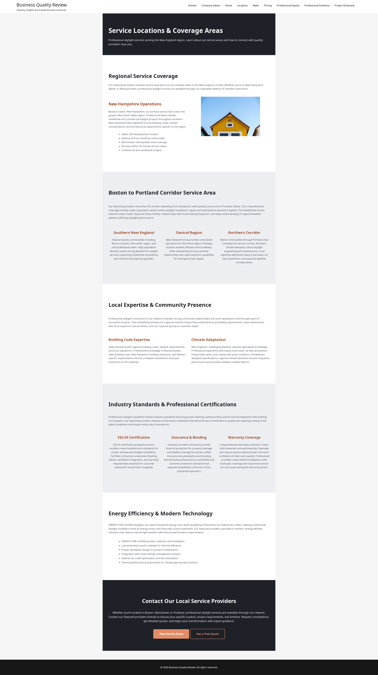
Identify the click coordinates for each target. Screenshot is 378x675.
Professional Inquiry (288, 5)
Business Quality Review (42, 5)
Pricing (268, 5)
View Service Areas (171, 634)
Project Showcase (344, 5)
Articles (192, 5)
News (256, 5)
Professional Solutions (317, 5)
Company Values (211, 5)
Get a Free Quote (208, 634)
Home (228, 5)
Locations (242, 5)
